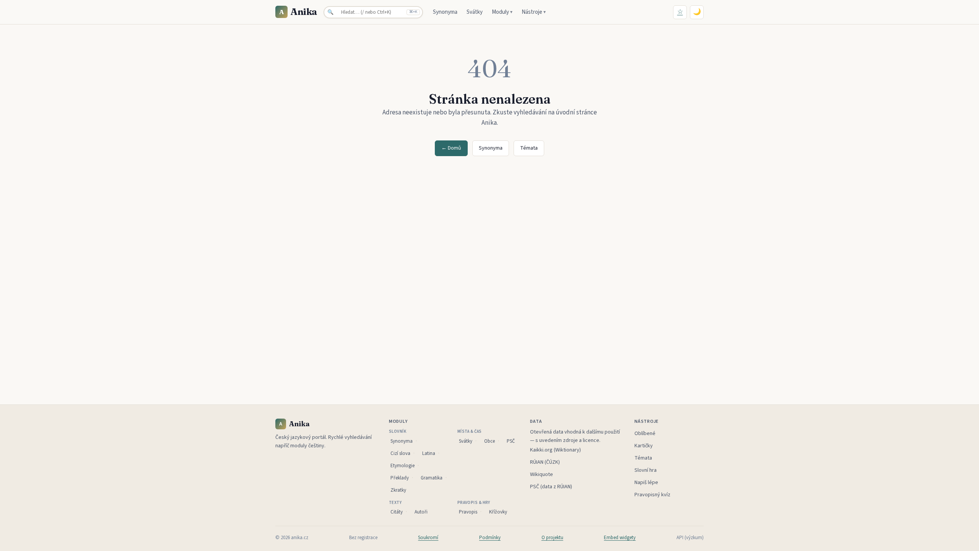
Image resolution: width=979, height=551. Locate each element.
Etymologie (402, 465)
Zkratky (398, 490)
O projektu (552, 537)
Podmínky (490, 537)
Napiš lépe (646, 482)
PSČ (511, 441)
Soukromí (428, 537)
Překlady (399, 477)
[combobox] (373, 12)
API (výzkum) (690, 537)
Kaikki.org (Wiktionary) (555, 450)
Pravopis (468, 512)
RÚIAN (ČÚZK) (545, 462)
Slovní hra (645, 470)
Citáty (396, 512)
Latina (428, 453)
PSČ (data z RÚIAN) (551, 487)
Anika (298, 11)
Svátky (475, 12)
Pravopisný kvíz (652, 495)
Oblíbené (644, 433)
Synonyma (445, 12)
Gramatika (431, 477)
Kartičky (643, 446)
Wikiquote (541, 474)
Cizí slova (400, 453)
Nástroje (534, 12)
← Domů (451, 148)
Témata (529, 148)
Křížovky (498, 512)
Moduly (502, 12)
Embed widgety (620, 537)
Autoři (421, 512)
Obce (489, 441)
